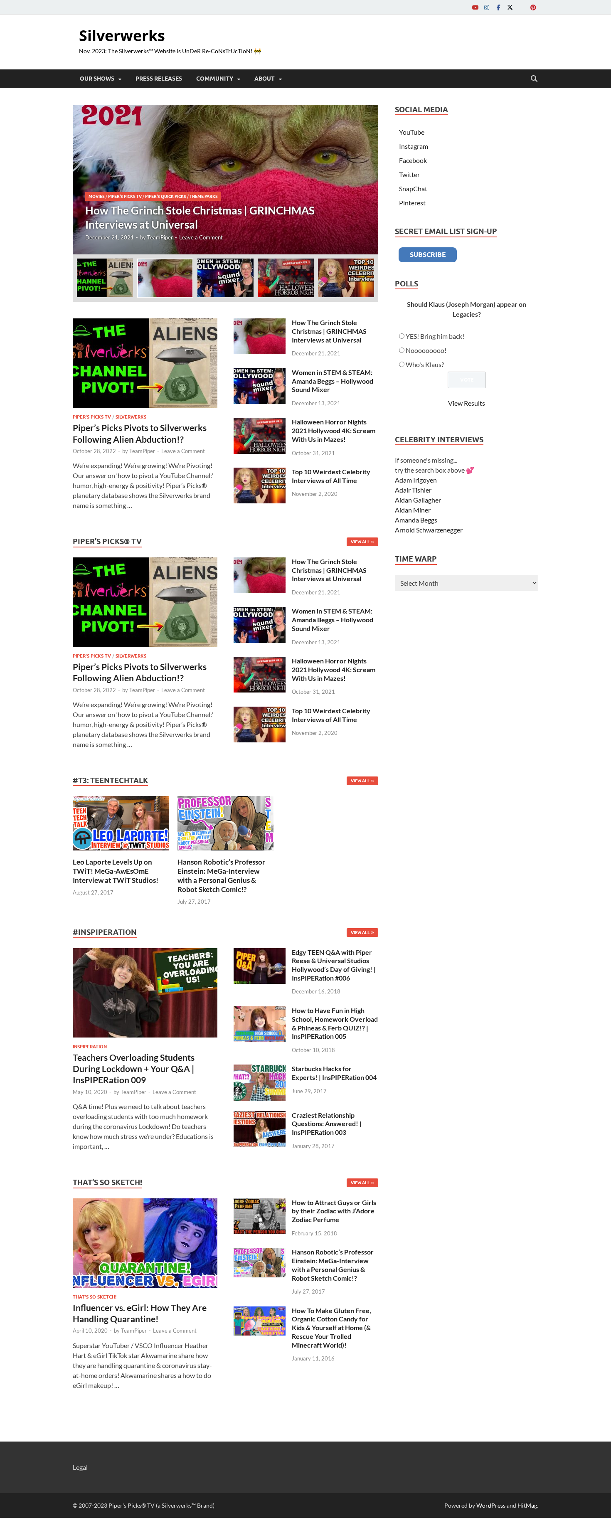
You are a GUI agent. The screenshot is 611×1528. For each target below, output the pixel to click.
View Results (466, 403)
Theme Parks (204, 196)
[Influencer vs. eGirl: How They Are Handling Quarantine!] (145, 1203)
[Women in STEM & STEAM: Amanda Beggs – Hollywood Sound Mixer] (260, 373)
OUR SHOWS (97, 78)
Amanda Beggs (416, 520)
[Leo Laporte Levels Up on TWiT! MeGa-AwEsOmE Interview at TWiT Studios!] (121, 822)
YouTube (411, 132)
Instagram (413, 146)
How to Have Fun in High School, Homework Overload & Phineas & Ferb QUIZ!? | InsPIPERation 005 (335, 1023)
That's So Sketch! (94, 1297)
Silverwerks (122, 35)
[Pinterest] (533, 7)
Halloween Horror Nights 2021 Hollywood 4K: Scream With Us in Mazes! (333, 430)
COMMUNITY (214, 78)
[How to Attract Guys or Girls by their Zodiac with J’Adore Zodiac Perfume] (260, 1203)
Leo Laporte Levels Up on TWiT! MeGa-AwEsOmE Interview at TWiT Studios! (115, 871)
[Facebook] (498, 7)
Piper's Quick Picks (165, 196)
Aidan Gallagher (418, 500)
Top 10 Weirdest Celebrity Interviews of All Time (331, 476)
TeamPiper (160, 237)
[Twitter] (510, 7)
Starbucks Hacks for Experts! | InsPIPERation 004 (334, 1073)
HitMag (527, 1505)
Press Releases (159, 78)
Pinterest (412, 203)
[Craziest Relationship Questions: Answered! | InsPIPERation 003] (260, 1116)
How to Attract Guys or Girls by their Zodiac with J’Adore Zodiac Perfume (334, 1211)
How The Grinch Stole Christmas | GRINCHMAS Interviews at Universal (329, 331)
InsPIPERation (90, 1047)
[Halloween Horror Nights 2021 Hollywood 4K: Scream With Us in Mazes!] (260, 422)
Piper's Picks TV (125, 196)
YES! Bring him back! (435, 336)
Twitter (409, 174)
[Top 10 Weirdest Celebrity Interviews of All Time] (260, 472)
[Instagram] (487, 7)
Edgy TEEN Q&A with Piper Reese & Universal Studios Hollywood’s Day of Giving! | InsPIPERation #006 (334, 965)
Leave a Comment (201, 237)
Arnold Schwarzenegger (429, 530)
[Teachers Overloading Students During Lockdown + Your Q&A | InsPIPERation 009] (145, 953)
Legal (80, 1467)
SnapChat (413, 188)
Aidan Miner (413, 510)
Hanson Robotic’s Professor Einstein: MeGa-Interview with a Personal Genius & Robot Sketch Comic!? (221, 876)
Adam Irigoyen (416, 480)
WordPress (490, 1505)
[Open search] (534, 79)
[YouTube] (475, 7)
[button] (365, 179)
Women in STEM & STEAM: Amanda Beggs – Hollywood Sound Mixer (332, 381)
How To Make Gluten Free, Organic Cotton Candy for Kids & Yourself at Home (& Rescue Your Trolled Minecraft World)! (331, 1327)
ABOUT (264, 78)
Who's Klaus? (425, 364)
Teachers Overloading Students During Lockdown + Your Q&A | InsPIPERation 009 (134, 1068)
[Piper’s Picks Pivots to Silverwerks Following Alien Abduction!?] (145, 323)
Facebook (413, 160)
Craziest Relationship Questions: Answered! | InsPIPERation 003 (327, 1123)
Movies (97, 196)
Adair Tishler (413, 490)
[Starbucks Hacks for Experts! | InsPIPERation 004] (260, 1069)
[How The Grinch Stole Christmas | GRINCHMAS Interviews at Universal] (225, 179)
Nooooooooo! (426, 350)
